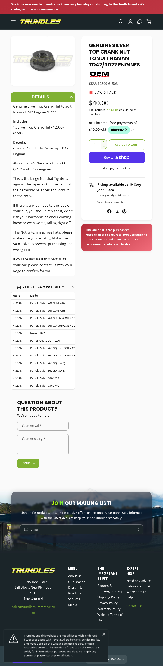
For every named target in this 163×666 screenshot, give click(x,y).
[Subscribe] (138, 529)
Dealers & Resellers (75, 590)
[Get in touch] (139, 21)
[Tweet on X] (117, 211)
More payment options (117, 168)
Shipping (113, 110)
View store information (111, 202)
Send (26, 463)
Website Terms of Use (110, 617)
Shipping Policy (108, 597)
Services (74, 599)
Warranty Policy (109, 609)
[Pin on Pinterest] (124, 211)
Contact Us (134, 606)
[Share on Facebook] (109, 211)
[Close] (104, 634)
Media (72, 605)
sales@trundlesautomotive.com (33, 609)
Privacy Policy (107, 603)
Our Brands (76, 582)
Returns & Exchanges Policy (109, 588)
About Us (75, 576)
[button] (13, 21)
